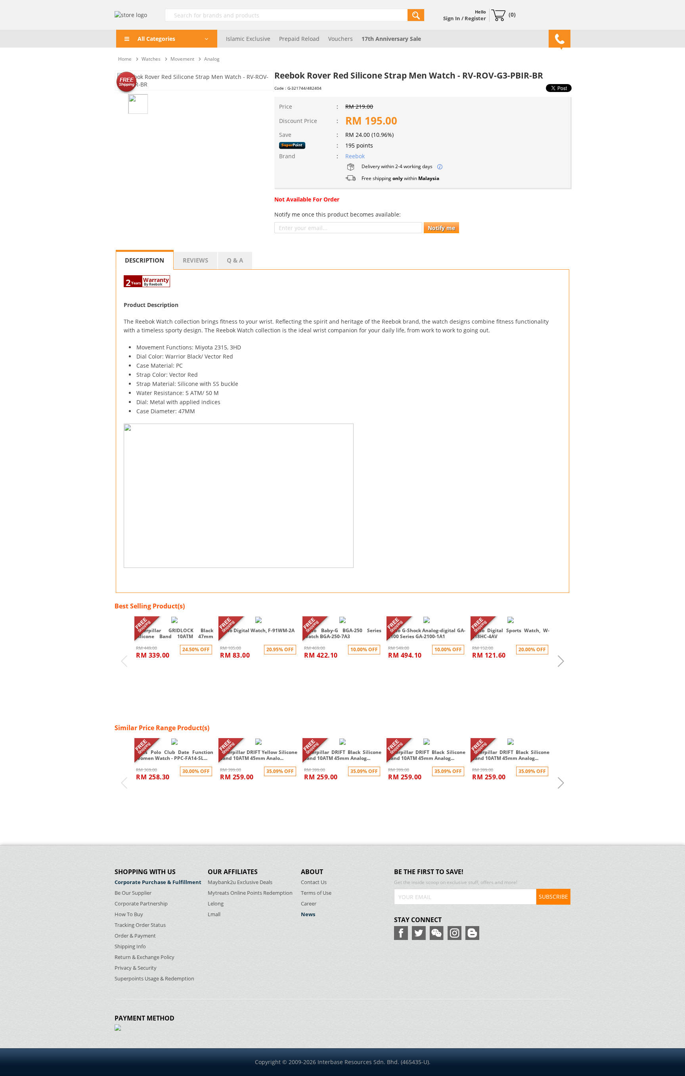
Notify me (441, 228)
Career (308, 903)
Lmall (214, 914)
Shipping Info (130, 946)
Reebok (355, 156)
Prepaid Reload (299, 38)
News (308, 914)
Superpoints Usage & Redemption (154, 978)
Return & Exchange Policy (144, 957)
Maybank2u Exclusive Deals (240, 882)
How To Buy (129, 914)
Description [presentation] (144, 260)
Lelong (216, 903)
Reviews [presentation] (195, 260)
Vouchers (340, 38)
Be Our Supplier (133, 893)
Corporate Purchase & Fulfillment (158, 882)
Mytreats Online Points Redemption (250, 893)
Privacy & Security (136, 968)
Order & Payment (135, 935)
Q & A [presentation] (235, 260)
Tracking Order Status (140, 925)
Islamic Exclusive (248, 38)
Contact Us (314, 882)
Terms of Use (316, 893)
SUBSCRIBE (553, 896)
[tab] (145, 260)
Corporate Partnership (141, 903)
